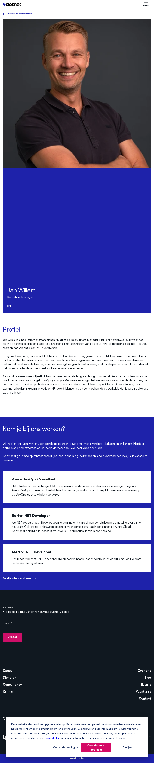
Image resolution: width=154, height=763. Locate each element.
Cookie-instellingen (65, 747)
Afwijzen (127, 747)
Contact (145, 698)
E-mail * (8, 623)
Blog (148, 677)
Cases (7, 670)
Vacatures (143, 691)
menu (146, 5)
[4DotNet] (12, 4)
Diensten (9, 677)
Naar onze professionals (20, 14)
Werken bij (77, 758)
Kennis (8, 691)
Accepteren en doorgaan (96, 747)
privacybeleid (52, 737)
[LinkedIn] (9, 306)
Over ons (144, 670)
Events (146, 684)
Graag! (12, 637)
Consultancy (12, 684)
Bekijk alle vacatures (17, 578)
